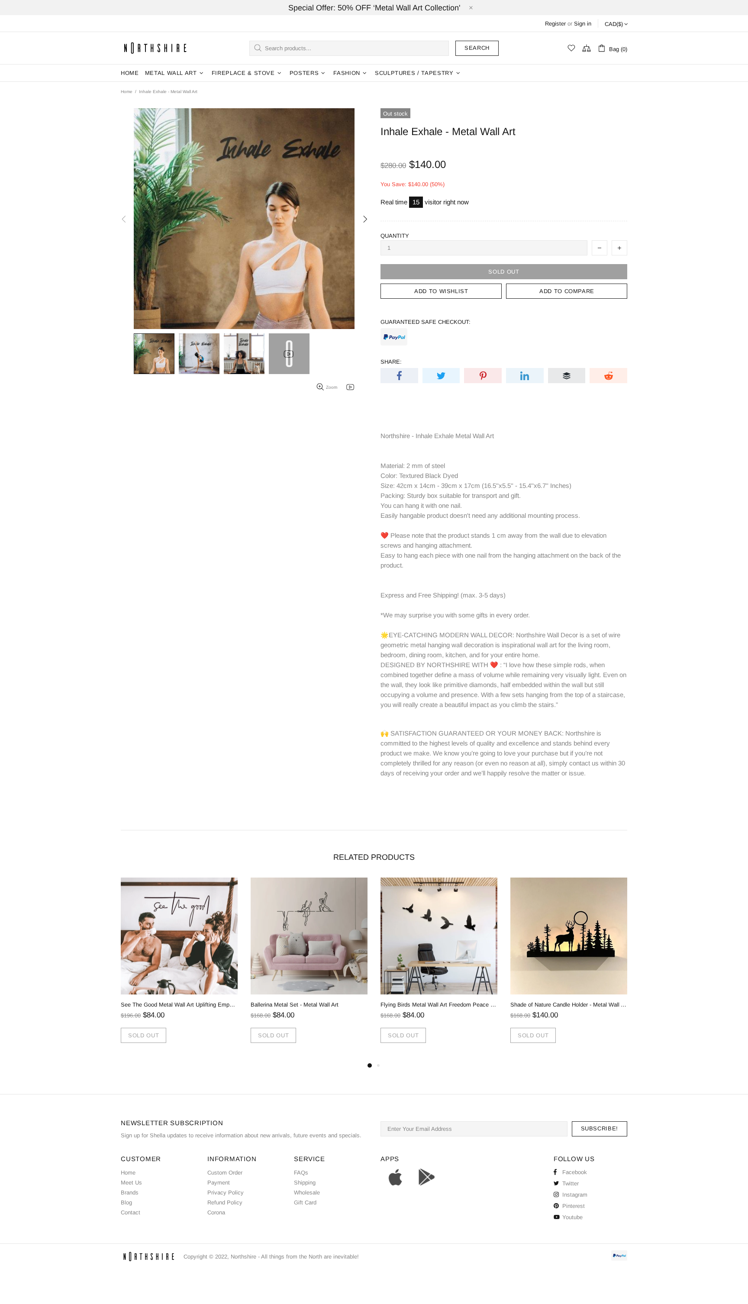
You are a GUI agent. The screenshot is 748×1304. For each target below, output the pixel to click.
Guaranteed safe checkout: (425, 322)
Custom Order (224, 1172)
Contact (130, 1212)
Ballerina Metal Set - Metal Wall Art (295, 1004)
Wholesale (307, 1192)
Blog (126, 1202)
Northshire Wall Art (155, 47)
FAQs (301, 1172)
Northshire (243, 1256)
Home (126, 91)
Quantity (394, 235)
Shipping (305, 1182)
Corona (216, 1212)
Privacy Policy (225, 1192)
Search (477, 48)
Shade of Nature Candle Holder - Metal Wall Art (568, 1004)
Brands (130, 1192)
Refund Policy (224, 1202)
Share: (391, 361)
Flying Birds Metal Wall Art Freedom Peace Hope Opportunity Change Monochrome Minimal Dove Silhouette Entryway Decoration (438, 1004)
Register (555, 23)
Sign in (582, 23)
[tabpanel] (179, 969)
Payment (218, 1182)
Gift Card (305, 1202)
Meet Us (131, 1182)
